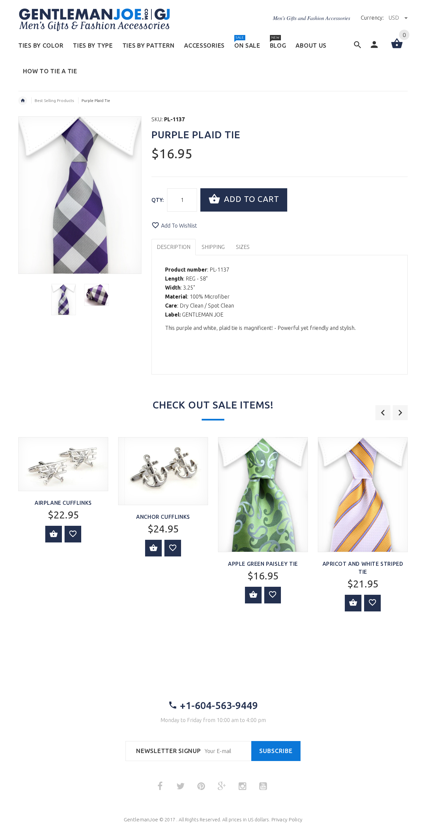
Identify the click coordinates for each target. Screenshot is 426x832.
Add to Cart (250, 199)
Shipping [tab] (213, 247)
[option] (63, 299)
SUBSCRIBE (276, 751)
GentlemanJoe (141, 819)
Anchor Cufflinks (163, 517)
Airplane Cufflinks (63, 503)
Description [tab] (173, 247)
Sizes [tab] (243, 247)
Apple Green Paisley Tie (263, 564)
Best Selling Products (54, 100)
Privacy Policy (286, 819)
